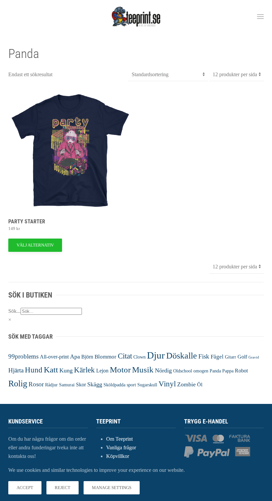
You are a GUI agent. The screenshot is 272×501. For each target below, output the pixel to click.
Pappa (228, 370)
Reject (62, 487)
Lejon (102, 370)
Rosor (36, 384)
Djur (156, 355)
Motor (120, 369)
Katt (51, 369)
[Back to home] (136, 16)
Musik (143, 369)
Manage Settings (111, 487)
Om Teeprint (119, 439)
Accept (25, 487)
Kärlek (84, 370)
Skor (81, 384)
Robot (241, 370)
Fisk (203, 356)
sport (131, 384)
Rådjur (51, 384)
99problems (23, 356)
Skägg (94, 384)
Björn (87, 357)
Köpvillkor (117, 456)
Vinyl (167, 383)
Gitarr (230, 357)
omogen (200, 370)
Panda (215, 370)
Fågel (217, 357)
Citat (125, 356)
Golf (242, 357)
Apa (75, 356)
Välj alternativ (35, 245)
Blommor (105, 357)
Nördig (163, 370)
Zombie (186, 384)
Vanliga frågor (121, 447)
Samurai (67, 384)
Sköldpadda (114, 384)
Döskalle (181, 356)
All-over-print (54, 357)
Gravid (253, 357)
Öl (199, 384)
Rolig (17, 383)
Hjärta (16, 370)
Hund (33, 370)
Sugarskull (147, 384)
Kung (66, 370)
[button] (260, 16)
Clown (139, 357)
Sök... (14, 311)
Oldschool (182, 370)
